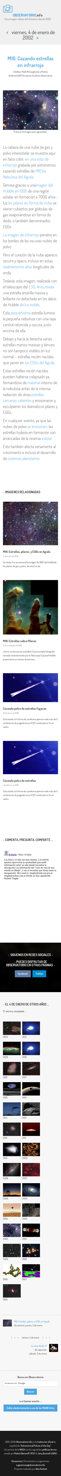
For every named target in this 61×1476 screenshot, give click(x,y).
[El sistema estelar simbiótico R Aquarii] (12, 1291)
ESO (32, 286)
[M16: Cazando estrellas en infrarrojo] (12, 1230)
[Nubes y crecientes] (12, 1109)
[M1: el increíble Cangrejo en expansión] (12, 1068)
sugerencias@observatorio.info (30, 1465)
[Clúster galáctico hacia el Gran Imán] (12, 1250)
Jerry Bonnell (44, 1453)
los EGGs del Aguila (39, 362)
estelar (47, 438)
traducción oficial (45, 1441)
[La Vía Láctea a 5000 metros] (12, 1169)
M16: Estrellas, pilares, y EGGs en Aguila (26, 552)
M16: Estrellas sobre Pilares (19, 641)
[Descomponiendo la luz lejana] (31, 1149)
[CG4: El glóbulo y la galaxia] (12, 1028)
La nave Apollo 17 (39, 1345)
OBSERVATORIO (24, 15)
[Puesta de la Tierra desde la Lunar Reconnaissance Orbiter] (12, 1089)
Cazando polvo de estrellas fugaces (24, 708)
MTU (32, 1453)
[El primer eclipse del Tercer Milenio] (31, 1230)
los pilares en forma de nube (30, 202)
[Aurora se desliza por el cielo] (12, 1048)
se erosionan (37, 426)
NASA (22, 1449)
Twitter (39, 973)
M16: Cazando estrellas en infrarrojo (31, 61)
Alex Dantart (41, 1468)
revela (49, 286)
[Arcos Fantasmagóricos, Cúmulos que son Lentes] (31, 1250)
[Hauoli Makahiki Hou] (12, 1190)
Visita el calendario (14, 1011)
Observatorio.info (24, 1441)
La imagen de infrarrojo (21, 234)
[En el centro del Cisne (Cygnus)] (31, 1169)
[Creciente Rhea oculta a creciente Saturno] (31, 1089)
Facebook (23, 973)
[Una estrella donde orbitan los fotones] (31, 1270)
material (34, 382)
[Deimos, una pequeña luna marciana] (12, 1210)
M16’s (39, 171)
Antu (40, 286)
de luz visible (29, 304)
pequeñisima (21, 312)
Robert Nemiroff (21, 1453)
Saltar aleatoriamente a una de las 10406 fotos (30, 1407)
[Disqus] (30, 886)
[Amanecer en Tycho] (31, 1109)
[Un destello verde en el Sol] (31, 1129)
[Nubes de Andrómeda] (31, 1068)
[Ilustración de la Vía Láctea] (31, 1190)
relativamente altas (17, 266)
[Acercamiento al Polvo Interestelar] (12, 1270)
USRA (53, 1453)
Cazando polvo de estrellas (19, 780)
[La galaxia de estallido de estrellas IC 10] (12, 1129)
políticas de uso (49, 1449)
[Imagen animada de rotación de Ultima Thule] (31, 1048)
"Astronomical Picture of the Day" (35, 1445)
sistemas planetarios (23, 458)
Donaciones (17, 1461)
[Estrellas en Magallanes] (31, 1210)
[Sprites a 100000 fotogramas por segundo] (31, 1028)
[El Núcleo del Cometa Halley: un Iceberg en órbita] (12, 1149)
